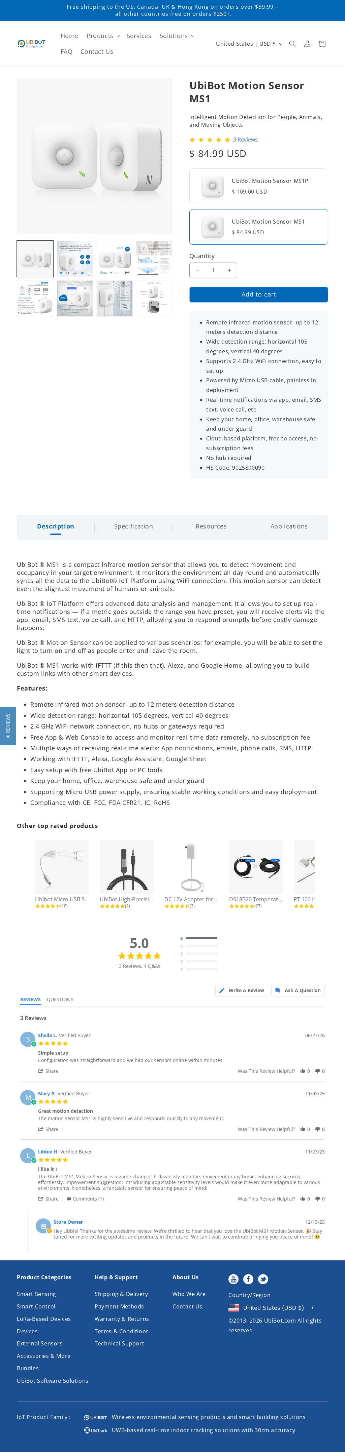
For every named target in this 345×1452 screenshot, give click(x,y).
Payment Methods (119, 1306)
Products (100, 36)
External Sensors (40, 1343)
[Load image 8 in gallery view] (154, 298)
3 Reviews (245, 140)
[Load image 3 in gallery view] (114, 259)
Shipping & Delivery (121, 1294)
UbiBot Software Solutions (53, 1380)
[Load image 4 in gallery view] (154, 259)
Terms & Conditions (122, 1331)
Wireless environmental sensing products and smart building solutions (206, 1417)
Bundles (28, 1368)
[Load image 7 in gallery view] (114, 298)
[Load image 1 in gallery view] (35, 259)
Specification (133, 526)
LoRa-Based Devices (44, 1319)
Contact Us (187, 1306)
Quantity (202, 256)
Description (55, 526)
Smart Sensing (36, 1294)
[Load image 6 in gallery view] (75, 298)
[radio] (200, 938)
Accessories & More (44, 1356)
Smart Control (36, 1306)
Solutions (174, 36)
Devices (27, 1331)
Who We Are (189, 1294)
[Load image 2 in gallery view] (75, 259)
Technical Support (119, 1343)
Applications (289, 526)
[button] (103, 36)
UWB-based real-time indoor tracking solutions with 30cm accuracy (201, 1430)
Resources (211, 526)
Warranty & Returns (122, 1319)
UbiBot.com (280, 1320)
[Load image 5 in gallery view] (35, 298)
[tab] (241, 990)
